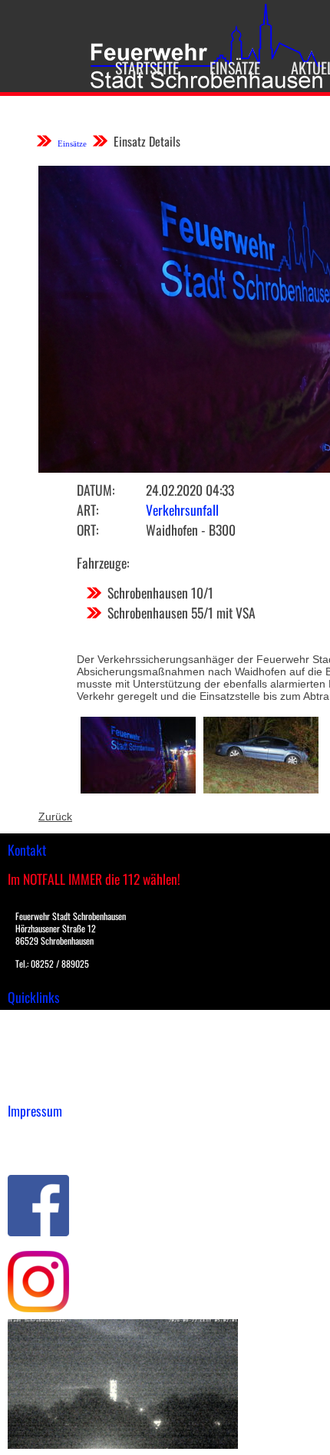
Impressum (35, 1134)
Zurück (55, 816)
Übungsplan (37, 1053)
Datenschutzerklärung (62, 1150)
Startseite (147, 67)
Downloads (34, 1037)
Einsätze (235, 67)
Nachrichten (37, 1069)
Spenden (28, 1085)
